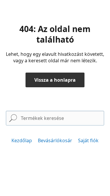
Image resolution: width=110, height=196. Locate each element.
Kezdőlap (21, 140)
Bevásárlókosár (55, 140)
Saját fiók (88, 140)
